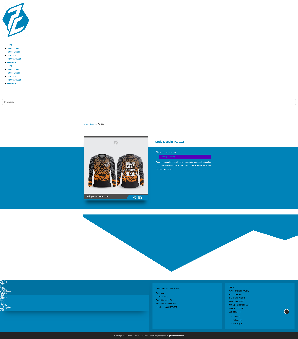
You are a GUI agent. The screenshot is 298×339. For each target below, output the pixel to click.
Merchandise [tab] (5, 291)
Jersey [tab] (2, 286)
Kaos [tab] (2, 287)
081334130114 (172, 289)
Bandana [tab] (4, 283)
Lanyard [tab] (3, 290)
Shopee (236, 317)
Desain (93, 124)
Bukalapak (237, 324)
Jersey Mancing (168, 157)
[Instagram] (3, 91)
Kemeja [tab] (3, 289)
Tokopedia (237, 320)
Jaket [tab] (2, 284)
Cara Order (11, 55)
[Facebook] (8, 91)
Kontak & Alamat (14, 59)
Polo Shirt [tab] (4, 293)
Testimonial (11, 62)
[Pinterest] (10, 91)
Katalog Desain (13, 52)
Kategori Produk (13, 48)
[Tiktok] (6, 91)
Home (9, 45)
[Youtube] (13, 91)
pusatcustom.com (176, 336)
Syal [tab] (2, 294)
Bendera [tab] (3, 282)
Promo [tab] (2, 280)
